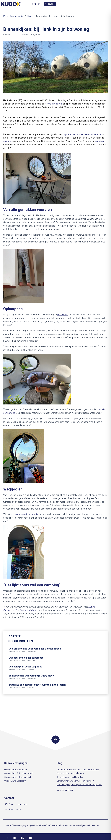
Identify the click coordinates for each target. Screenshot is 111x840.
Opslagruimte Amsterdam (15, 769)
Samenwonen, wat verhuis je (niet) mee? (31, 676)
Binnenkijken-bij (33, 34)
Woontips (31, 660)
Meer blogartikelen (65, 790)
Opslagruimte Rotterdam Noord (18, 773)
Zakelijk (31, 669)
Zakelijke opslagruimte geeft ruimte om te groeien (37, 685)
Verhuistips (32, 651)
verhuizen (100, 141)
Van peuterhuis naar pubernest (26, 658)
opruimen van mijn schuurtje (24, 514)
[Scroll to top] (55, 740)
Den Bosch (62, 314)
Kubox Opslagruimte (13, 16)
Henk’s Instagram (53, 103)
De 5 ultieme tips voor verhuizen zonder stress (35, 649)
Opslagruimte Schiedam (15, 780)
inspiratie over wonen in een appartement (83, 134)
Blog (29, 16)
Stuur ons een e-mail (18, 804)
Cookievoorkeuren (13, 809)
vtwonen (7, 141)
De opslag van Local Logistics (25, 667)
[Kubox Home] (11, 4)
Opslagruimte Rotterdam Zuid (17, 777)
